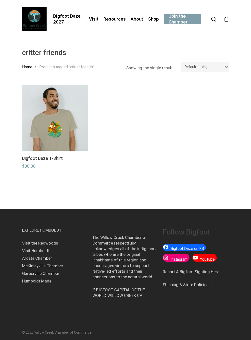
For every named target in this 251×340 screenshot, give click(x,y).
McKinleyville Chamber (42, 265)
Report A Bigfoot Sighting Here (191, 271)
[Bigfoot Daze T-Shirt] (55, 118)
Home (27, 67)
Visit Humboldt (36, 250)
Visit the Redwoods (40, 243)
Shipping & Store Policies (186, 284)
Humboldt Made (36, 281)
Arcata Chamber (37, 258)
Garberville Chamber (40, 273)
